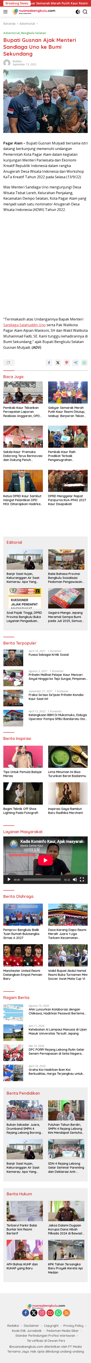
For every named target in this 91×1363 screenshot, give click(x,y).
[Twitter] (33, 1313)
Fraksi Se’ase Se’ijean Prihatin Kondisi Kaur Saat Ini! (56, 697)
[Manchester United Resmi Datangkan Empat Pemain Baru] (23, 955)
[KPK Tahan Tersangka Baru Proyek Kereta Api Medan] (66, 1250)
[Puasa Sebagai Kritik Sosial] (13, 658)
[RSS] (66, 1313)
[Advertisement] (45, 264)
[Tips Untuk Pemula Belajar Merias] (23, 757)
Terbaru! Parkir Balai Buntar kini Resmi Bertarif (22, 1229)
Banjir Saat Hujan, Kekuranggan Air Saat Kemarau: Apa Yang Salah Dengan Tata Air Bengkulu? (23, 578)
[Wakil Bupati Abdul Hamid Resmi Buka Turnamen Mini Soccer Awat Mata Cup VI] (68, 955)
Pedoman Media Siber (63, 1331)
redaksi (17, 61)
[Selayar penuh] (82, 879)
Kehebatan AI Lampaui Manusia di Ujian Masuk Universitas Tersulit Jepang (58, 1031)
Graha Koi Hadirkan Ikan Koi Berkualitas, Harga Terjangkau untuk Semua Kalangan (56, 1072)
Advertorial (11, 33)
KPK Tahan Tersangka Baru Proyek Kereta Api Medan (65, 1268)
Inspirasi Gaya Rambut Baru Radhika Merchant (65, 811)
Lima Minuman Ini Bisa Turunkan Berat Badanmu (67, 774)
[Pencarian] (85, 11)
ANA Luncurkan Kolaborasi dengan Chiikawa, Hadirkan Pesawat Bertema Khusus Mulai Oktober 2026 (56, 1011)
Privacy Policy (73, 1326)
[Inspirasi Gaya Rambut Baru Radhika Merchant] (68, 793)
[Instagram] (42, 1313)
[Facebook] (25, 1313)
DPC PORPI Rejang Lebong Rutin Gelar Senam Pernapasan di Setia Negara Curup (56, 1052)
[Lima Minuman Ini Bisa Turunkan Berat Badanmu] (68, 757)
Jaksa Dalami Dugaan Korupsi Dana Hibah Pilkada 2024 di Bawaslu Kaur (66, 1229)
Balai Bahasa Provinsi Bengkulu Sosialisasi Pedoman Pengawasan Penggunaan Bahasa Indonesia (65, 578)
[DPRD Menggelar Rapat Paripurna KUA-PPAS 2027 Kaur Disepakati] (68, 481)
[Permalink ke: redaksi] (6, 63)
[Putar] (9, 879)
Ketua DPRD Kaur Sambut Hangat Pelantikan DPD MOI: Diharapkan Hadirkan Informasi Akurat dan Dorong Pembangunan (22, 500)
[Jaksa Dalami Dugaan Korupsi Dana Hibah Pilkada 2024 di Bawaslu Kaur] (66, 1211)
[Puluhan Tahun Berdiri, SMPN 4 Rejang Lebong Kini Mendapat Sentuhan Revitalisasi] (66, 1110)
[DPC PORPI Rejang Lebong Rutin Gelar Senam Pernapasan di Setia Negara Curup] (13, 1053)
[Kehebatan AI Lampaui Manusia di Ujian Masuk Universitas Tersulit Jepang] (13, 1032)
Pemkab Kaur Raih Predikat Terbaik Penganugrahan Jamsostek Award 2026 (65, 456)
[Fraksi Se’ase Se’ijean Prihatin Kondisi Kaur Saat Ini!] (13, 698)
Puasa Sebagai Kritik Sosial (49, 655)
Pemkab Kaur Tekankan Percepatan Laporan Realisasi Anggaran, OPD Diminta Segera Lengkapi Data (21, 412)
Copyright (51, 1326)
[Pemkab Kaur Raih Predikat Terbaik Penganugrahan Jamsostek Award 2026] (68, 437)
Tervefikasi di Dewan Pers (46, 1341)
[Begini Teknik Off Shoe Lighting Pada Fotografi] (23, 793)
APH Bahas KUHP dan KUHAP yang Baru (22, 1266)
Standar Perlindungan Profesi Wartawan (45, 1336)
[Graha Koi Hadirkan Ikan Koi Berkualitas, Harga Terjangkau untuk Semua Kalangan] (13, 1073)
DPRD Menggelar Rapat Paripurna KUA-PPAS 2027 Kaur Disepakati (67, 500)
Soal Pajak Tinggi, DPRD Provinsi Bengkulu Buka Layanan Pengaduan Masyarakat (24, 617)
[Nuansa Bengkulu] (33, 12)
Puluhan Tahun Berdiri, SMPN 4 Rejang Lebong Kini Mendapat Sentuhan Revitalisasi (66, 1129)
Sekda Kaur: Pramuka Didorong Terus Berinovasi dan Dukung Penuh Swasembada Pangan (22, 456)
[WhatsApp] (58, 1313)
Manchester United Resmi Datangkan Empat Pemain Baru (22, 975)
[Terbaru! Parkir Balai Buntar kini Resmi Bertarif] (25, 1211)
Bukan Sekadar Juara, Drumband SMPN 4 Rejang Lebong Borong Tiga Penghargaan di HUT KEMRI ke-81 (24, 1129)
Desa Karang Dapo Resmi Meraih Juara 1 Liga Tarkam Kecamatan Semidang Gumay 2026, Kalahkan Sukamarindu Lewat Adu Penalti (67, 934)
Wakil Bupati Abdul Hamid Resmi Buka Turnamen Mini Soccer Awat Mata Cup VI (67, 975)
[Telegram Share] (75, 362)
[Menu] (6, 11)
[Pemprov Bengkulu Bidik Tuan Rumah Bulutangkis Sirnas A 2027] (23, 915)
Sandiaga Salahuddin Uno (24, 324)
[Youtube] (50, 1313)
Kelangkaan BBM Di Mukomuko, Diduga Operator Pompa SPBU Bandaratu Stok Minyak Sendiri (58, 717)
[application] (45, 860)
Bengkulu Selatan (33, 33)
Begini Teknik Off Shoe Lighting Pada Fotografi (20, 811)
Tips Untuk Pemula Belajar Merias (22, 774)
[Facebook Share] (49, 362)
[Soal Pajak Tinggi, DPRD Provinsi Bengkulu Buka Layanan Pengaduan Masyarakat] (25, 598)
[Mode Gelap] (77, 11)
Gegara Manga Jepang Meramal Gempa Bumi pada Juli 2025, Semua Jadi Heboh (65, 617)
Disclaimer (31, 1326)
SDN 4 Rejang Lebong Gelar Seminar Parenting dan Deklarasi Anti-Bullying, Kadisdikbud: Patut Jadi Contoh (66, 1168)
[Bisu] (75, 879)
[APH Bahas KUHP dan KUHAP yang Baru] (25, 1250)
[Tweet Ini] (58, 362)
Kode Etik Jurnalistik (27, 1331)
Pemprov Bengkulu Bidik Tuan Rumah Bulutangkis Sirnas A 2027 (21, 934)
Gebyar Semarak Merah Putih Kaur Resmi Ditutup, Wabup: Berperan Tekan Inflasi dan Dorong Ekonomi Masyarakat (66, 412)
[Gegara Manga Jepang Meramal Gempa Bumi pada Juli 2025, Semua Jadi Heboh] (66, 598)
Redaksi (13, 1326)
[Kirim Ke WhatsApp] (84, 362)
